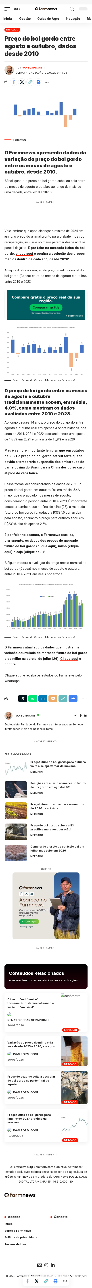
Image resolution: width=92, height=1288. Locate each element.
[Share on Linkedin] (42, 698)
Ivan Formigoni (32, 67)
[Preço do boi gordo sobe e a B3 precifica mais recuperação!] (16, 832)
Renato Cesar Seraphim (27, 1020)
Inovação (70, 1030)
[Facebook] (80, 716)
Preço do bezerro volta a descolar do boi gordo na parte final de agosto (31, 1080)
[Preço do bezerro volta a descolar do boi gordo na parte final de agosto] (74, 1087)
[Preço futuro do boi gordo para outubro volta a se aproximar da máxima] (16, 768)
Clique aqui (69, 659)
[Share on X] (22, 82)
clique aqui (24, 254)
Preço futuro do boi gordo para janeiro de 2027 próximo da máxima (29, 1118)
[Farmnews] (46, 9)
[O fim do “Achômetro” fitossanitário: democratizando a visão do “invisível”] (74, 1012)
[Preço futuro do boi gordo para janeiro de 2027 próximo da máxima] (74, 1125)
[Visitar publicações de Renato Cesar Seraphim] (9, 1014)
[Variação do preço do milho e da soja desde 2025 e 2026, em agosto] (74, 1051)
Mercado (12, 29)
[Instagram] (46, 1265)
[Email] (52, 698)
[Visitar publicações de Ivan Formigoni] (9, 70)
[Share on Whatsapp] (32, 698)
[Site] (76, 716)
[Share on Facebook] (13, 82)
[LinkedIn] (86, 716)
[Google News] (39, 1265)
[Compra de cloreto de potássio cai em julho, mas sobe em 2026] (16, 853)
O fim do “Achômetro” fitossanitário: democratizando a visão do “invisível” (30, 1003)
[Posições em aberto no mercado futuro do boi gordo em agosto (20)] (16, 789)
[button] (8, 9)
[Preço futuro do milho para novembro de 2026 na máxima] (16, 810)
